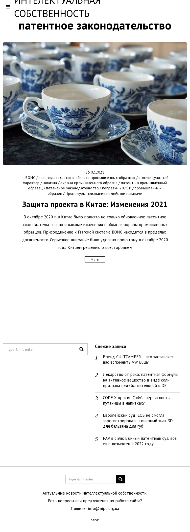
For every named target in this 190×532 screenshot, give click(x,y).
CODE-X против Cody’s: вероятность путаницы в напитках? (136, 400)
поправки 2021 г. (116, 187)
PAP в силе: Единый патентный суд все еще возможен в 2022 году (140, 441)
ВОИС (30, 177)
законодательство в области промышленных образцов (87, 177)
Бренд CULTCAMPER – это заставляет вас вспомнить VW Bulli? (138, 359)
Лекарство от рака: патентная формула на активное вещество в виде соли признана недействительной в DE (140, 380)
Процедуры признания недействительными (104, 193)
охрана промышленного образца (89, 182)
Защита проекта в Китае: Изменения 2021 (94, 204)
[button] (82, 349)
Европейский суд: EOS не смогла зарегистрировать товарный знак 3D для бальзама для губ (138, 421)
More (95, 259)
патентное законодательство (72, 187)
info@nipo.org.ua (103, 508)
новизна (50, 182)
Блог (95, 520)
